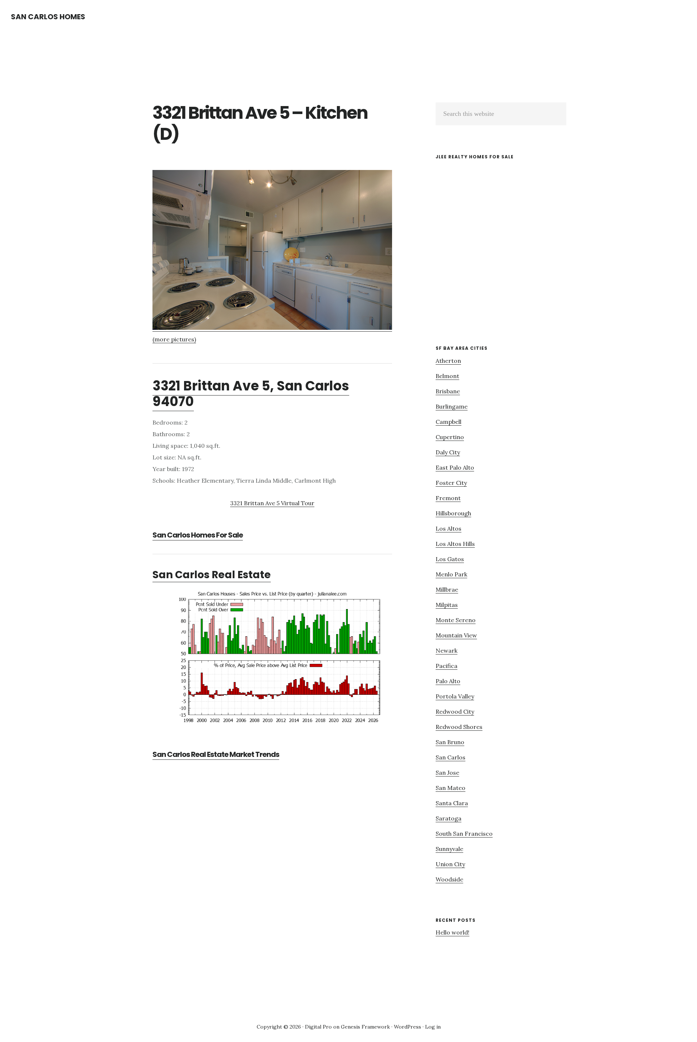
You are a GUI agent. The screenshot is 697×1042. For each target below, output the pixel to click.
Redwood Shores (459, 726)
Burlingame (452, 406)
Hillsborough (453, 513)
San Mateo (450, 787)
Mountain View (456, 635)
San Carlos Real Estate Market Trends (215, 754)
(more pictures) (174, 339)
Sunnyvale (449, 848)
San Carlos (450, 757)
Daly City (448, 452)
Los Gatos (450, 559)
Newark (446, 650)
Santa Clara (452, 803)
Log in (433, 1026)
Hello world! (452, 932)
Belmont (447, 376)
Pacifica (446, 665)
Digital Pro (318, 1026)
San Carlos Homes (48, 17)
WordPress (407, 1026)
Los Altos (448, 528)
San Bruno (450, 742)
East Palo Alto (455, 467)
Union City (450, 864)
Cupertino (450, 437)
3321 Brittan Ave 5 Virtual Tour (272, 503)
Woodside (449, 879)
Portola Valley (455, 696)
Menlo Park (451, 574)
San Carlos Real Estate (211, 575)
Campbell (448, 421)
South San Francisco (464, 833)
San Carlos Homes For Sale (197, 535)
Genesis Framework (365, 1026)
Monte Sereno (456, 620)
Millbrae (447, 589)
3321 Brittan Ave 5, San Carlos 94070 (250, 394)
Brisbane (448, 391)
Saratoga (448, 818)
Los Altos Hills (455, 543)
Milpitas (447, 604)
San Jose (447, 772)
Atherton (448, 360)
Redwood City (455, 711)
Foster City (451, 482)
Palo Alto (448, 681)
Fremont (448, 498)
